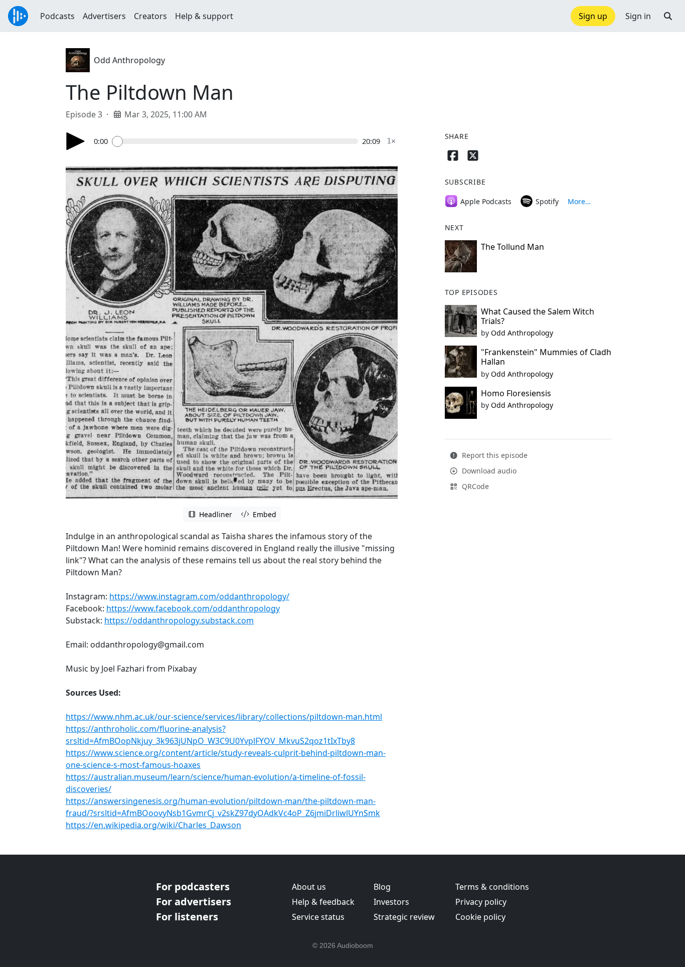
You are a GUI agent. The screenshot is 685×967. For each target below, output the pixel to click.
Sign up (593, 16)
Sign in (638, 16)
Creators (150, 16)
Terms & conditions (492, 886)
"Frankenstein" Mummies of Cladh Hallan (546, 357)
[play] (76, 141)
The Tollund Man (512, 246)
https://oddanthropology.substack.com (179, 620)
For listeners (187, 916)
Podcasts (57, 16)
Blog (382, 886)
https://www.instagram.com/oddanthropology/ (199, 596)
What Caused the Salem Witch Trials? (537, 316)
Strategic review (404, 916)
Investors (391, 901)
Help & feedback (323, 901)
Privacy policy (480, 901)
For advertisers (193, 901)
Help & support (204, 16)
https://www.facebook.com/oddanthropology (193, 608)
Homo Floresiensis (516, 393)
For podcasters (193, 886)
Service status (318, 916)
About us (309, 886)
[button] (668, 16)
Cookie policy (480, 916)
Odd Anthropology (129, 60)
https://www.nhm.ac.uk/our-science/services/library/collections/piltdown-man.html (224, 716)
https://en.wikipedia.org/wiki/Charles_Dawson (153, 825)
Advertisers (104, 16)
